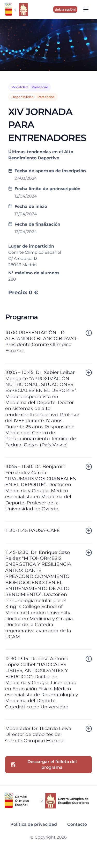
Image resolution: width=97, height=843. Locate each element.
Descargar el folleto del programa (52, 764)
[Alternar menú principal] (86, 9)
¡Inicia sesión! (65, 9)
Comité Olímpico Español (22, 801)
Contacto (77, 824)
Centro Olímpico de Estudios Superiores (73, 801)
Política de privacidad (33, 824)
